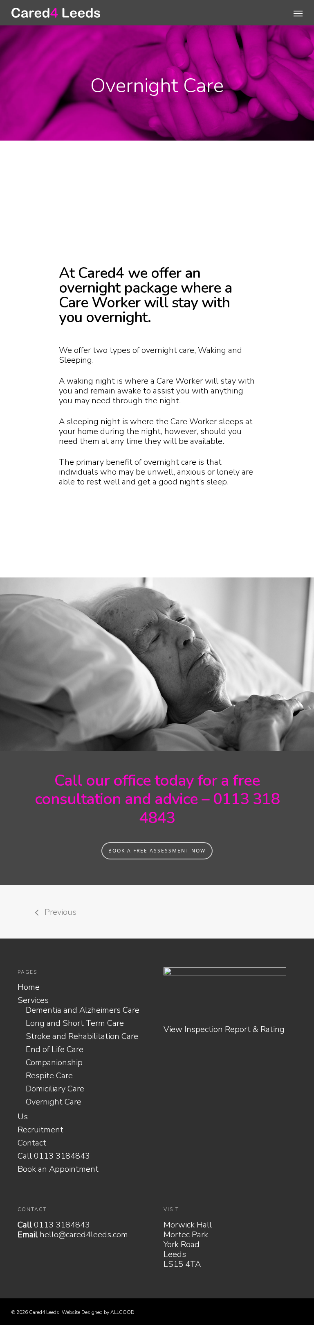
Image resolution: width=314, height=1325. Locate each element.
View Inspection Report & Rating (224, 1029)
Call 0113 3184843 (54, 1156)
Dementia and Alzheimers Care (82, 1010)
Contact (32, 1143)
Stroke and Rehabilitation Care (82, 1036)
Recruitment (40, 1130)
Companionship (54, 1063)
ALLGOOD (122, 1312)
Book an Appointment (58, 1169)
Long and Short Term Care (75, 1023)
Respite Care (49, 1076)
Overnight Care (53, 1102)
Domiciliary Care (55, 1089)
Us (23, 1117)
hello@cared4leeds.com (84, 1234)
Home (29, 987)
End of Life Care (54, 1050)
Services (33, 1000)
